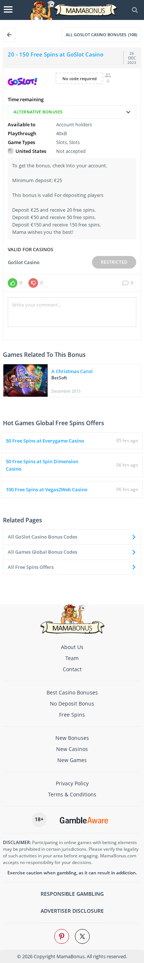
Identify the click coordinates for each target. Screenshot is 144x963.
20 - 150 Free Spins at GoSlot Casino (55, 54)
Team (72, 658)
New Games (72, 760)
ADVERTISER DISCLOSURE (72, 910)
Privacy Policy (72, 783)
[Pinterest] (62, 936)
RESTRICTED (114, 262)
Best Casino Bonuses (72, 692)
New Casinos (72, 748)
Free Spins (72, 714)
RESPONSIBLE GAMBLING (72, 893)
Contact (72, 669)
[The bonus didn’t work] (33, 283)
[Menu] (8, 9)
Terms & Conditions (72, 794)
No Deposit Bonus (72, 703)
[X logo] (82, 936)
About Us (72, 646)
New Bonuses (72, 737)
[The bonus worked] (12, 283)
